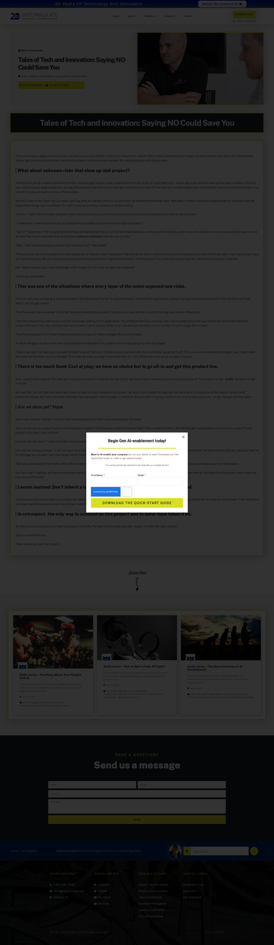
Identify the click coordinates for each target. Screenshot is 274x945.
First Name (97, 475)
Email (141, 475)
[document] (137, 472)
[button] (183, 437)
